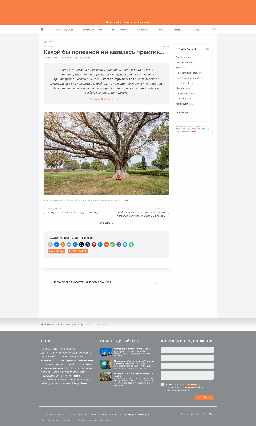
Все (207, 49)
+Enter (122, 200)
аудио (144, 414)
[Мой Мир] (75, 244)
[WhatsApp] (112, 244)
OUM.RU (58, 414)
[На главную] (45, 41)
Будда (181, 67)
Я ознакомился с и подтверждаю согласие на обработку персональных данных (185, 387)
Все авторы (182, 112)
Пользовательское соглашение (56, 420)
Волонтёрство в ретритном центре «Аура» (133, 374)
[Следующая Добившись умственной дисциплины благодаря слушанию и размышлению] (168, 46)
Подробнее (79, 383)
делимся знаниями (79, 360)
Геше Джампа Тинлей (189, 78)
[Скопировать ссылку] (50, 244)
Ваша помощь (187, 414)
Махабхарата (184, 104)
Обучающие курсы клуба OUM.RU (133, 348)
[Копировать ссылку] (157, 282)
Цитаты (48, 46)
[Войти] (203, 414)
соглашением (190, 384)
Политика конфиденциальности (94, 420)
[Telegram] (69, 244)
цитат (119, 414)
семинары (56, 368)
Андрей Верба (186, 62)
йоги (77, 375)
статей (107, 414)
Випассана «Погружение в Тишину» (134, 361)
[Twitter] (81, 244)
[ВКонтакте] (56, 244)
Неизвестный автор (189, 72)
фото (130, 414)
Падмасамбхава (186, 93)
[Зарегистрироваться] (210, 414)
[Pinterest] (94, 244)
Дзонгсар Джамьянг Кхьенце (106, 99)
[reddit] (106, 244)
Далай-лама (184, 57)
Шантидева (183, 98)
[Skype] (125, 244)
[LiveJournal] (87, 244)
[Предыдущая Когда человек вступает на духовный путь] (164, 46)
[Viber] (118, 244)
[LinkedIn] (100, 244)
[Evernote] (131, 244)
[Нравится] (166, 102)
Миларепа (183, 88)
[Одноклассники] (62, 244)
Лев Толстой (184, 83)
